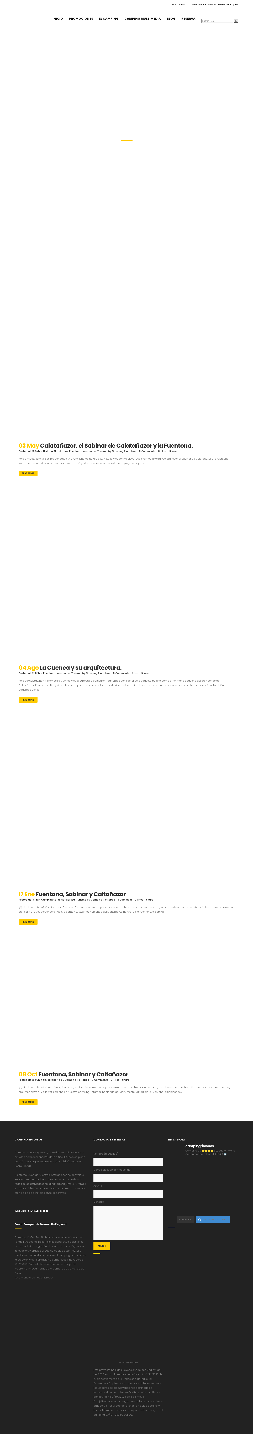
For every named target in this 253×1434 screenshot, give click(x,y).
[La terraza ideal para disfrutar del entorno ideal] (176, 1176)
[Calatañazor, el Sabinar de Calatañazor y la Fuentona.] (126, 354)
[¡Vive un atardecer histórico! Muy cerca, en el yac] (230, 1197)
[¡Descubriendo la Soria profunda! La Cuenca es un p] (176, 1208)
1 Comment (125, 899)
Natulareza (61, 451)
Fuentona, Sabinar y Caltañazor (81, 894)
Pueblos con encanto (82, 451)
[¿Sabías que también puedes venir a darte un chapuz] (176, 1197)
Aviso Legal (20, 1211)
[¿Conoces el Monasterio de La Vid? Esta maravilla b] (194, 1176)
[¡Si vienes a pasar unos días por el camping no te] (212, 1208)
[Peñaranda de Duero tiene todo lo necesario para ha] (212, 1165)
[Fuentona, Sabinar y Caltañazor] (126, 803)
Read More (28, 473)
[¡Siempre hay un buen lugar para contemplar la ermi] (194, 1187)
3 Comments (100, 1080)
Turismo (102, 451)
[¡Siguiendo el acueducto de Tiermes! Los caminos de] (230, 1176)
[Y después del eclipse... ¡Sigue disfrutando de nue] (176, 1187)
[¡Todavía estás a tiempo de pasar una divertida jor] (194, 1197)
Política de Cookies (38, 1211)
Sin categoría (51, 1080)
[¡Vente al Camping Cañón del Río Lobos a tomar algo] (194, 1208)
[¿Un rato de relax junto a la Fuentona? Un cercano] (212, 1197)
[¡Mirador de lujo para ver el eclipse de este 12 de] (212, 1187)
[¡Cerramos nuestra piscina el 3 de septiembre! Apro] (230, 1165)
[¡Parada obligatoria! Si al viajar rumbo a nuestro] (230, 1187)
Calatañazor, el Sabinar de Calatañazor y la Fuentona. (116, 445)
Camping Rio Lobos (124, 451)
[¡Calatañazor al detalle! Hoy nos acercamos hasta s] (176, 1165)
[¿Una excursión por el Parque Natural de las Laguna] (230, 1208)
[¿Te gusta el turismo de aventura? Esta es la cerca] (194, 1165)
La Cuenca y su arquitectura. (81, 668)
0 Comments (147, 451)
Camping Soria (50, 899)
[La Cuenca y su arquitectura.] (126, 576)
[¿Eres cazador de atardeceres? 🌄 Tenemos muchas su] (212, 1176)
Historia (48, 451)
